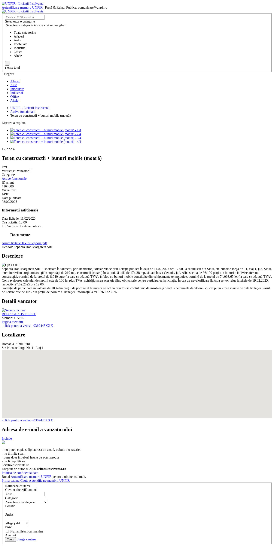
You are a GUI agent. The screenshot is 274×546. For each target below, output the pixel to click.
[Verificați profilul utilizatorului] (13, 310)
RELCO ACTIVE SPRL (19, 314)
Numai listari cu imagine (26, 531)
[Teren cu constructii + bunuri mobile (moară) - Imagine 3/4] (45, 138)
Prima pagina (10, 480)
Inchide (7, 438)
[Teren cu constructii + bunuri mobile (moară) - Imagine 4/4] (45, 141)
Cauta (24, 480)
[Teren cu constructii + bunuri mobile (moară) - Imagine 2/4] (45, 134)
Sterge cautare (26, 539)
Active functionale (14, 178)
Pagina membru (12, 322)
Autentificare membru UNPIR (22, 7)
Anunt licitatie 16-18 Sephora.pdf (24, 243)
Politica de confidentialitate (20, 473)
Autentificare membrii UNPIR (31, 476)
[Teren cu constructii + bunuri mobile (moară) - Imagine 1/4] (45, 130)
